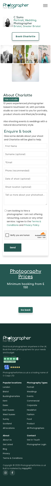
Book (25, 36)
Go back (25, 310)
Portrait (19, 20)
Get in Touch (33, 439)
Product (31, 423)
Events (30, 396)
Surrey (6, 419)
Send (13, 247)
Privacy (6, 453)
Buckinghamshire (11, 396)
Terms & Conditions (13, 458)
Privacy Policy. (32, 225)
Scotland (7, 423)
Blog (5, 449)
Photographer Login (36, 444)
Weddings (32, 391)
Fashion (30, 414)
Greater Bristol (32, 26)
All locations (9, 428)
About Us (7, 439)
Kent (5, 400)
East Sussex (8, 409)
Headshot (31, 409)
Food (29, 419)
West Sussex (9, 414)
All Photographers (35, 428)
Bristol (18, 26)
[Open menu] (45, 5)
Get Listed (8, 444)
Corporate (32, 405)
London (6, 387)
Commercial (33, 400)
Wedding (30, 20)
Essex (5, 405)
